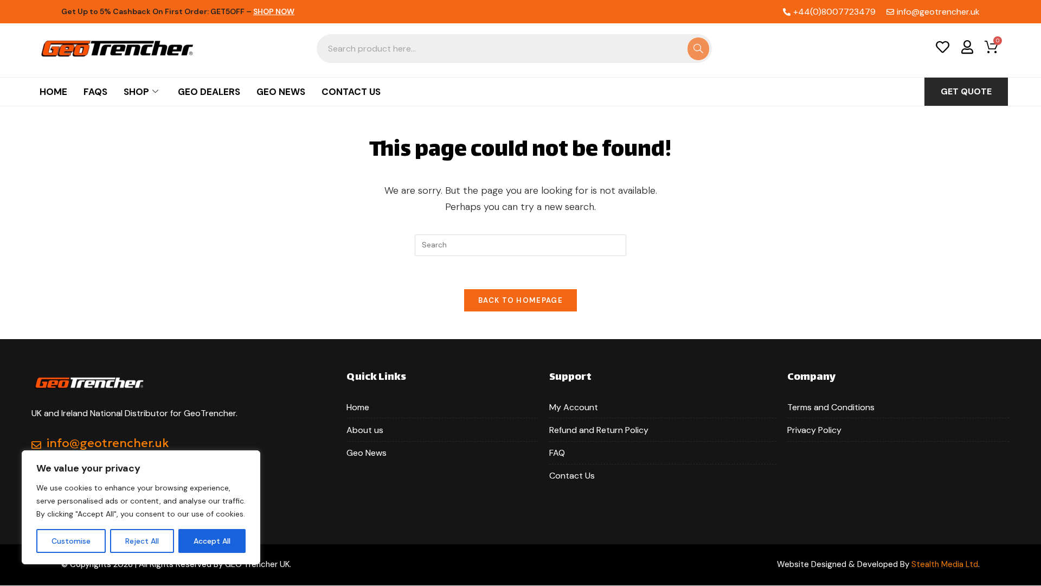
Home (53, 92)
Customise (71, 541)
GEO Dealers (209, 92)
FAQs (95, 92)
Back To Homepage (520, 300)
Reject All (142, 541)
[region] (141, 507)
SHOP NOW (273, 11)
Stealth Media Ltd (944, 564)
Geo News (280, 92)
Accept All (212, 541)
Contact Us (351, 92)
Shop (136, 92)
